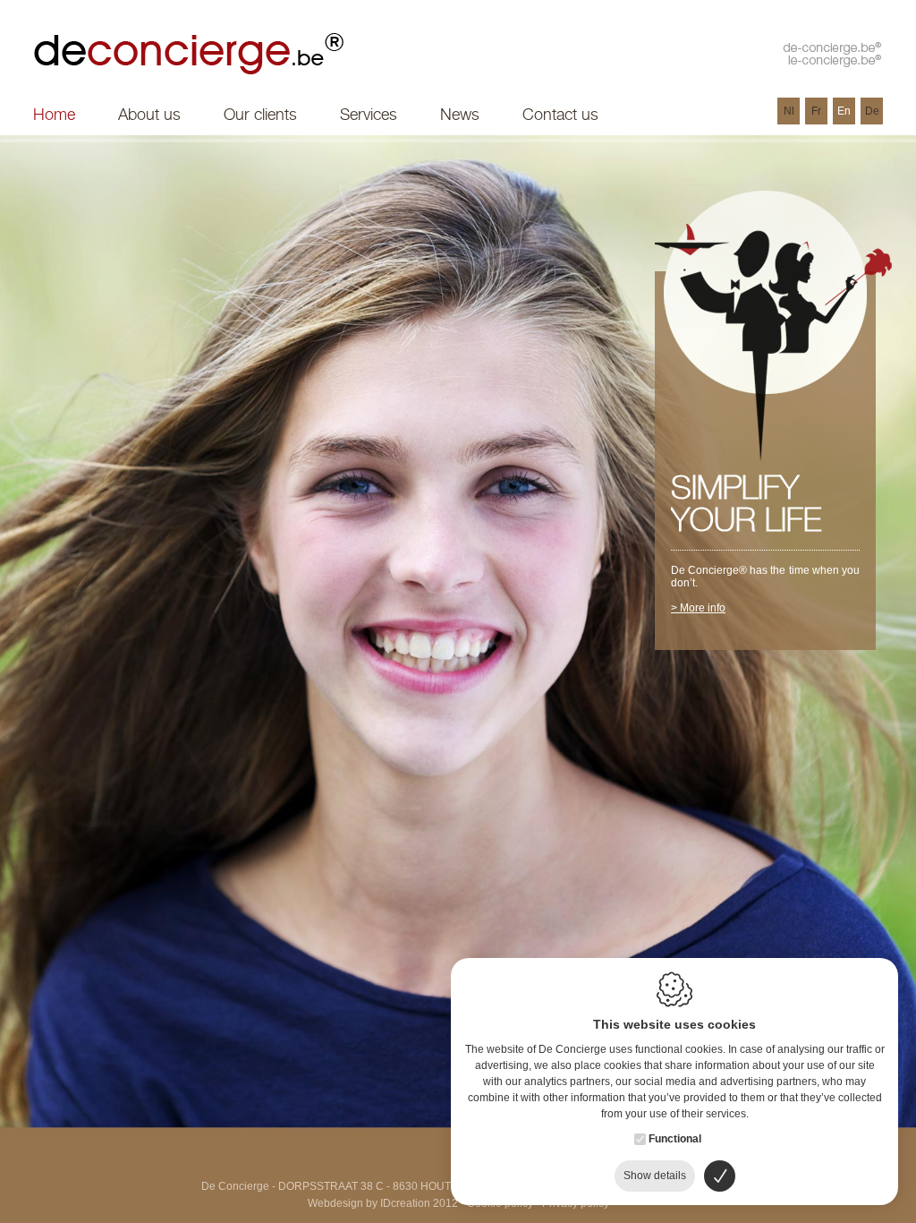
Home (54, 114)
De (872, 111)
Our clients (260, 114)
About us (149, 114)
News (459, 114)
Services (368, 114)
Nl (789, 111)
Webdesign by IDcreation (369, 1203)
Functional (675, 1139)
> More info (698, 608)
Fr (816, 111)
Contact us (560, 114)
